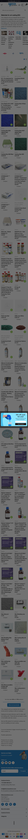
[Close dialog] (26, 413)
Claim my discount (21, 424)
